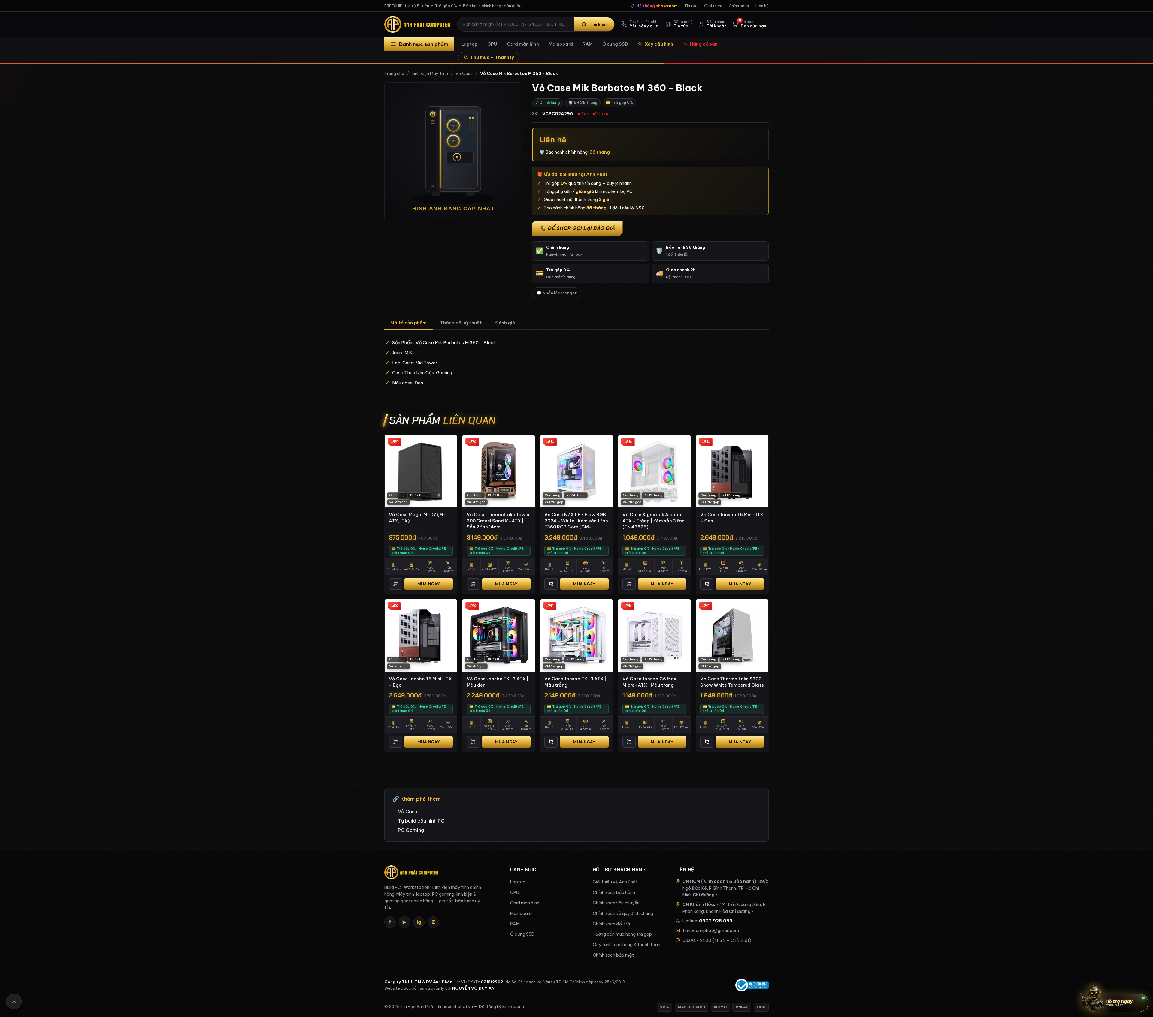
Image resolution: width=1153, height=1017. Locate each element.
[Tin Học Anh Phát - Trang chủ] (418, 24)
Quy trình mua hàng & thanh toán (626, 944)
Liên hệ (762, 5)
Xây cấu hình (659, 44)
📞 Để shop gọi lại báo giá (577, 228)
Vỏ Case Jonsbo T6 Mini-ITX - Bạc (420, 682)
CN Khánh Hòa (698, 904)
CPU (492, 44)
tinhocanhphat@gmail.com (710, 930)
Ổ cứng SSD (615, 44)
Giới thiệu (713, 5)
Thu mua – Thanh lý (492, 57)
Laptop (469, 44)
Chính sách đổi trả (611, 924)
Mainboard (561, 44)
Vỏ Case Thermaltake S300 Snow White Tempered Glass (732, 682)
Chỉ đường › (705, 895)
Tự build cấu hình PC (421, 821)
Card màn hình (523, 44)
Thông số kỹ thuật (461, 323)
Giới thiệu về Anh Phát (615, 882)
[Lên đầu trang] (14, 1001)
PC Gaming (411, 830)
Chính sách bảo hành (614, 892)
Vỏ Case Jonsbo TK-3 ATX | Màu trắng (575, 682)
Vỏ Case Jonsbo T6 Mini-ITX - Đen (731, 518)
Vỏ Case (464, 73)
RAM (588, 44)
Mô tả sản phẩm (408, 323)
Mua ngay (428, 584)
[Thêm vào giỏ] (395, 584)
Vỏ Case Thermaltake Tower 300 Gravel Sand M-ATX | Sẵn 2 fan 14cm (498, 521)
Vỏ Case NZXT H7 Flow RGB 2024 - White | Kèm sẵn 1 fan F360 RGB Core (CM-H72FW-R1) (576, 521)
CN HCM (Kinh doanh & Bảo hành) (719, 881)
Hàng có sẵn (704, 44)
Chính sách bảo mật (613, 955)
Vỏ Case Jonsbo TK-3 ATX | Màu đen (497, 682)
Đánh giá (505, 323)
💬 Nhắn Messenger (557, 293)
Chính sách (739, 5)
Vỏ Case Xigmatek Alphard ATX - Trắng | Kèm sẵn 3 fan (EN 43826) (653, 521)
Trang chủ (394, 73)
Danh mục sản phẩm (423, 44)
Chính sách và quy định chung (623, 913)
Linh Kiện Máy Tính (430, 73)
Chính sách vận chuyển (616, 903)
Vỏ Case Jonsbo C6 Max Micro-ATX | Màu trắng (649, 682)
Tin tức (691, 5)
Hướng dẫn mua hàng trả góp (622, 934)
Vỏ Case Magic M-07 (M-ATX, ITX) (417, 518)
